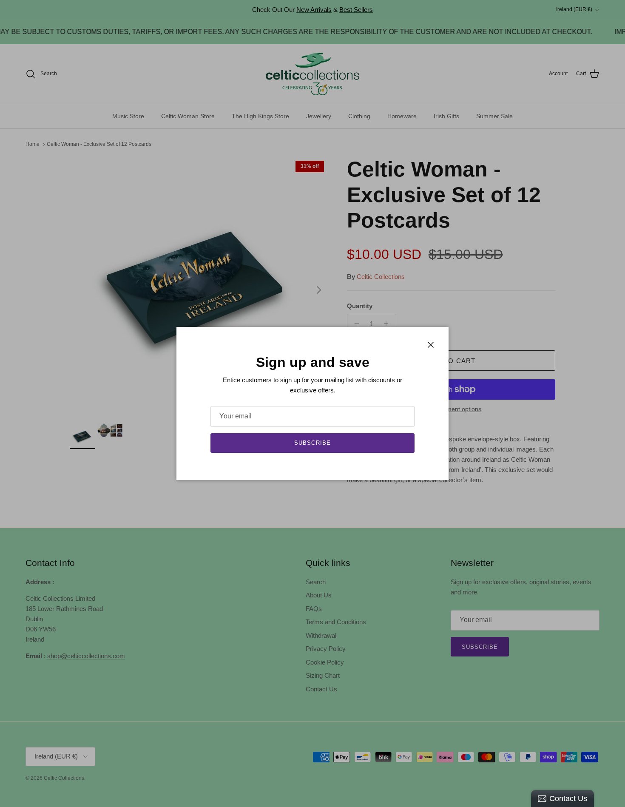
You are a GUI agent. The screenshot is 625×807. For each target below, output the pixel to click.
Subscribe (312, 443)
